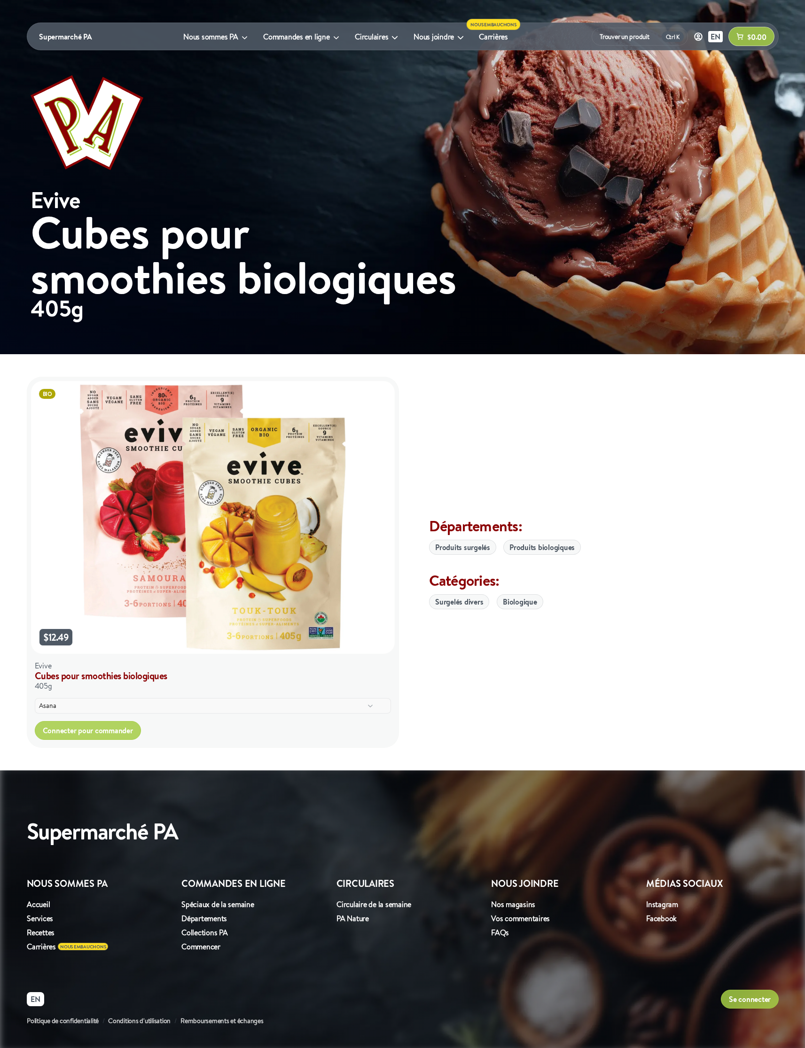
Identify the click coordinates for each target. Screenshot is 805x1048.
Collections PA (204, 932)
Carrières (493, 36)
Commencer (200, 946)
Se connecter (750, 999)
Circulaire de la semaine (373, 904)
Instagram (662, 904)
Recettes (41, 932)
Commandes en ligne (296, 36)
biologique (520, 602)
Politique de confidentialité (63, 1020)
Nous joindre (434, 36)
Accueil (38, 904)
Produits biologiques (542, 547)
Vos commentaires (520, 918)
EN (715, 36)
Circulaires (371, 36)
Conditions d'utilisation (139, 1020)
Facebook (661, 918)
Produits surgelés (462, 547)
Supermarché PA (65, 36)
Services (40, 918)
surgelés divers (459, 602)
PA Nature (352, 918)
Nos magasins (513, 904)
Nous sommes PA (210, 36)
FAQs (500, 932)
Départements (204, 918)
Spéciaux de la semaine (217, 904)
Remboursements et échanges (222, 1020)
